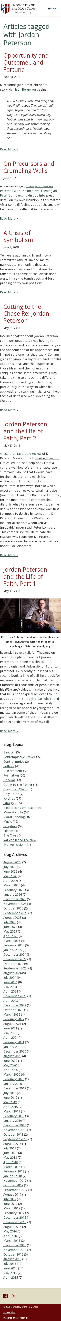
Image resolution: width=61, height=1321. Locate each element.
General (9, 780)
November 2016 (14, 1222)
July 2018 (9, 1148)
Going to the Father (17, 785)
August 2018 (12, 1144)
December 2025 (14, 899)
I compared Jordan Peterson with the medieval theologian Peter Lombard (28, 190)
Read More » (9, 149)
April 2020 (10, 1070)
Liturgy (8, 803)
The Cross (10, 835)
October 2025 (13, 908)
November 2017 (14, 1180)
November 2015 (14, 1250)
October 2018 (13, 1134)
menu (53, 8)
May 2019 (10, 1102)
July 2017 (9, 1199)
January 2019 (12, 1120)
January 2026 (12, 894)
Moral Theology (14, 817)
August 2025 (12, 917)
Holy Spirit (11, 794)
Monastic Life (13, 812)
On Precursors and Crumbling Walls (28, 167)
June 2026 (10, 871)
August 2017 (12, 1194)
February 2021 (13, 1042)
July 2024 (9, 977)
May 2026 (10, 876)
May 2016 (10, 1231)
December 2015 (14, 1245)
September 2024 (15, 968)
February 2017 (13, 1213)
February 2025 (13, 945)
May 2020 (10, 1065)
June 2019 (10, 1097)
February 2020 (13, 1079)
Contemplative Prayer (19, 757)
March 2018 (11, 1167)
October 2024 (13, 964)
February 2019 (13, 1116)
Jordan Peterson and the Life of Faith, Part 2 (25, 431)
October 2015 (13, 1254)
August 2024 (12, 973)
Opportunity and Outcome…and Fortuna (26, 62)
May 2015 (10, 1273)
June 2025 (10, 927)
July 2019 (9, 1093)
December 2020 (14, 1051)
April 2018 (10, 1162)
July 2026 (9, 867)
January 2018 (12, 1176)
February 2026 (13, 890)
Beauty (8, 752)
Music (7, 821)
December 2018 (14, 1125)
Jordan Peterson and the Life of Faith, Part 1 (25, 576)
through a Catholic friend (40, 699)
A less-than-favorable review (20, 453)
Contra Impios (13, 761)
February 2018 (13, 1171)
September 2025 (15, 913)
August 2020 (12, 1056)
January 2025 (12, 950)
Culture (8, 766)
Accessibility (9, 1312)
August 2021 (12, 1024)
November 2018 (14, 1130)
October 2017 (13, 1185)
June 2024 (10, 982)
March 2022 (11, 1014)
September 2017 (15, 1190)
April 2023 (10, 1001)
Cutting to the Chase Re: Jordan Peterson (26, 314)
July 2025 (9, 922)
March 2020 (11, 1074)
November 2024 (14, 959)
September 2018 (15, 1139)
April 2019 (10, 1107)
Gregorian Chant (15, 789)
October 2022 (13, 1010)
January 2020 (12, 1084)
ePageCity (23, 1317)
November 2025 (14, 904)
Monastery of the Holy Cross (19, 8)
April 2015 (10, 1277)
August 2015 (12, 1259)
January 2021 (12, 1047)
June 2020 (10, 1061)
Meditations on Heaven (20, 808)
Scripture (10, 826)
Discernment (12, 771)
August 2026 (12, 862)
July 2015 (9, 1264)
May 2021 (10, 1033)
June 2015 (10, 1268)
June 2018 (10, 1153)
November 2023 (14, 996)
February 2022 (13, 1019)
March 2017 (11, 1208)
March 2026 (11, 885)
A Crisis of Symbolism (18, 236)
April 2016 (10, 1236)
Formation (11, 775)
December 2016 (14, 1217)
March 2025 (11, 941)
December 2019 (14, 1088)
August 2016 (12, 1227)
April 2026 (10, 881)
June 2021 (10, 1028)
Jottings (9, 798)
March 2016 (11, 1240)
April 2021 (10, 1037)
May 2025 (10, 931)
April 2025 (10, 936)
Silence (8, 831)
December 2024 (14, 954)
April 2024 (10, 991)
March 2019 (11, 1111)
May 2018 (10, 1157)
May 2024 (10, 987)
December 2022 (14, 1005)
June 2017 (10, 1204)
